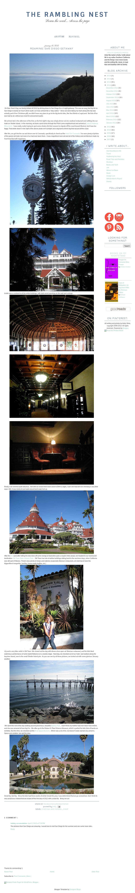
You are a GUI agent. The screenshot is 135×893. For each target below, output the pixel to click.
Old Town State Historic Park (23, 558)
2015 (109, 76)
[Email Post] (58, 806)
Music (108, 173)
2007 (109, 139)
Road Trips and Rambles (52, 809)
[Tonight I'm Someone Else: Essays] (111, 278)
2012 (109, 85)
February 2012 (111, 120)
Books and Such (112, 165)
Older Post (95, 872)
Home (52, 872)
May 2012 (110, 110)
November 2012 (112, 91)
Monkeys (109, 162)
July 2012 (110, 104)
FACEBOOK (48, 804)
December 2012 (112, 88)
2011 (109, 127)
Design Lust (110, 176)
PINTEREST (64, 804)
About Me (59, 37)
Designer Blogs (75, 889)
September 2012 (112, 97)
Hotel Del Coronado (73, 134)
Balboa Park (55, 726)
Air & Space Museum (42, 731)
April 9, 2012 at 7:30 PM (36, 823)
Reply (13, 829)
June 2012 (110, 107)
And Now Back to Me (113, 151)
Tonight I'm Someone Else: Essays (124, 262)
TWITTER (56, 804)
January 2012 (111, 123)
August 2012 (111, 101)
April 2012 (110, 113)
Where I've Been (112, 170)
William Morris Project (114, 179)
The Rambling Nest (67, 14)
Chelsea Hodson (125, 267)
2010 (109, 130)
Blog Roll (74, 37)
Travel (65, 809)
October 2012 (111, 94)
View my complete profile (117, 52)
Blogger (125, 328)
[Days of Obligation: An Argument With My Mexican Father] (111, 301)
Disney (108, 181)
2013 (109, 82)
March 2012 (110, 116)
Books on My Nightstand (118, 254)
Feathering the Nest (113, 156)
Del (12, 556)
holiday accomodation (19, 823)
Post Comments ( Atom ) (22, 876)
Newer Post (8, 872)
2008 (109, 136)
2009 (109, 133)
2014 (109, 79)
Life (107, 168)
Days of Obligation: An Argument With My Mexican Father (124, 287)
